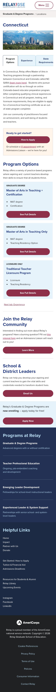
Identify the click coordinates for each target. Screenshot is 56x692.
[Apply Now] (28, 421)
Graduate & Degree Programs (18, 14)
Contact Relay (28, 683)
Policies (28, 668)
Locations (41, 14)
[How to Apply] (28, 140)
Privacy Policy (28, 653)
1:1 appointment (28, 146)
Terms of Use (28, 661)
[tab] (10, 60)
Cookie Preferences (28, 646)
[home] (14, 5)
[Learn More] (28, 350)
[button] (44, 5)
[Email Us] (28, 393)
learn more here (18, 82)
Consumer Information (28, 676)
